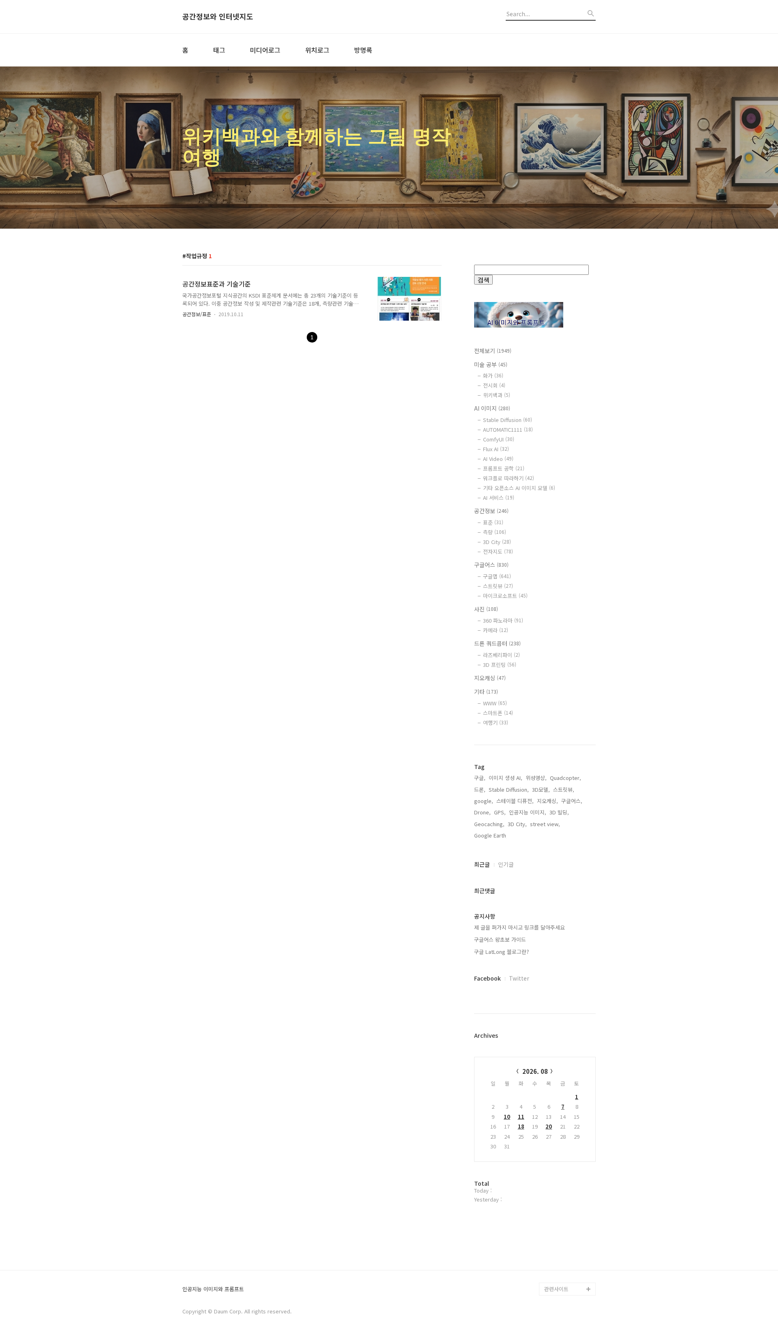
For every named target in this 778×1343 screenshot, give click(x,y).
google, (483, 801)
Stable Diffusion (507, 420)
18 (521, 1126)
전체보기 (492, 351)
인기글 (506, 864)
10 (507, 1116)
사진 (486, 609)
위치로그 (317, 50)
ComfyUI (498, 439)
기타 (486, 692)
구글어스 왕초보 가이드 (500, 939)
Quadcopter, (565, 778)
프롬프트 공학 (503, 468)
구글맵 (497, 576)
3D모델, (541, 789)
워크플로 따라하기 (508, 478)
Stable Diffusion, (509, 789)
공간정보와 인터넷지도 (217, 16)
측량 (494, 532)
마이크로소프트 (505, 596)
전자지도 (498, 551)
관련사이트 (556, 1289)
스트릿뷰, (563, 789)
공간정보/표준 (196, 314)
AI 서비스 (498, 497)
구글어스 (491, 565)
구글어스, (571, 801)
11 (521, 1116)
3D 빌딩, (559, 812)
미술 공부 (490, 364)
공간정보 (491, 511)
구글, (479, 778)
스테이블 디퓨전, (515, 801)
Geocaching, (489, 824)
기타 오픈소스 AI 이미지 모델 (519, 488)
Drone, (482, 812)
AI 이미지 (492, 408)
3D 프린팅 (499, 664)
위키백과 (496, 395)
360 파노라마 (503, 620)
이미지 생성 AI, (505, 778)
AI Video (498, 459)
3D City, (517, 824)
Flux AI (496, 449)
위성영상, (536, 778)
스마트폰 (498, 713)
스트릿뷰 (498, 586)
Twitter (519, 978)
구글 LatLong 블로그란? (501, 951)
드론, (479, 789)
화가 (493, 375)
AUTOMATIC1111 (508, 429)
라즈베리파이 (501, 655)
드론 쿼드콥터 (497, 643)
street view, (545, 824)
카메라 (495, 630)
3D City (497, 542)
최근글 (482, 864)
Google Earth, (491, 835)
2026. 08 (535, 1071)
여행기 (495, 722)
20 (548, 1126)
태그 (219, 50)
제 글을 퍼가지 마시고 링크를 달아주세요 (519, 927)
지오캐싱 (490, 678)
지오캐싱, (547, 801)
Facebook (487, 978)
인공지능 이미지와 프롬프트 (213, 1289)
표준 (493, 522)
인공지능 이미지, (527, 812)
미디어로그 (265, 50)
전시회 (494, 385)
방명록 (363, 50)
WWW (495, 703)
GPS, (500, 812)
